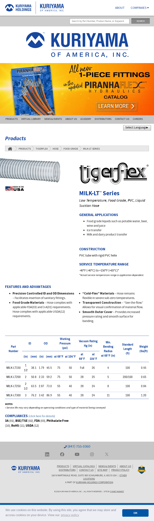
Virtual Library (31, 119)
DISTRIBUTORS (67, 470)
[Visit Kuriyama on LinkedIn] (47, 454)
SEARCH (141, 21)
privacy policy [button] (70, 515)
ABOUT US (125, 466)
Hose (56, 149)
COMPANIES (139, 8)
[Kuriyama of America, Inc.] (77, 44)
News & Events (53, 119)
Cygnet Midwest (117, 491)
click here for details (41, 416)
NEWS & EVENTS (107, 466)
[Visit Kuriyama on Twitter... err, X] (106, 454)
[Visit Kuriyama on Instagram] (92, 454)
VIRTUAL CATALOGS (84, 466)
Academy (85, 119)
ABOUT (120, 8)
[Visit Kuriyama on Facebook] (62, 454)
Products (11, 119)
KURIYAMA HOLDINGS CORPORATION (94, 482)
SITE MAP (102, 470)
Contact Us (122, 119)
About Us (71, 119)
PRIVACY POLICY (120, 470)
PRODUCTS (63, 466)
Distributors (103, 119)
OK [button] (135, 512)
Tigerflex (42, 149)
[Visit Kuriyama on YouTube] (77, 454)
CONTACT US (86, 470)
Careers (138, 119)
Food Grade (70, 149)
